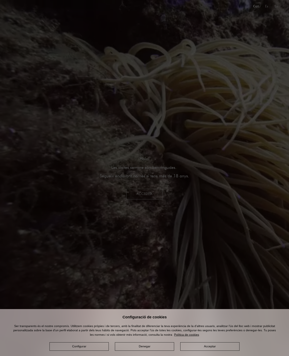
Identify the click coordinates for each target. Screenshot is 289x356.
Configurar (79, 346)
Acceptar (210, 346)
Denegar (144, 346)
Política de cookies (186, 334)
